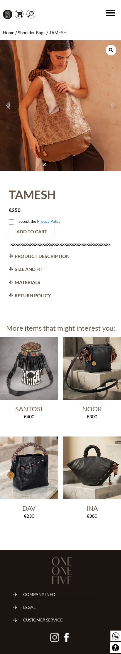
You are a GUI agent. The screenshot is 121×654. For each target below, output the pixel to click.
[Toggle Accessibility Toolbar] (115, 647)
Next (113, 105)
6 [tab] (68, 166)
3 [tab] (54, 166)
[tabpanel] (60, 105)
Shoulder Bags (32, 32)
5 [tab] (64, 166)
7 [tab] (73, 166)
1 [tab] (45, 166)
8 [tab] (78, 166)
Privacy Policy (48, 221)
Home (8, 32)
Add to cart (31, 231)
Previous (7, 105)
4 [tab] (59, 166)
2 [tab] (50, 166)
